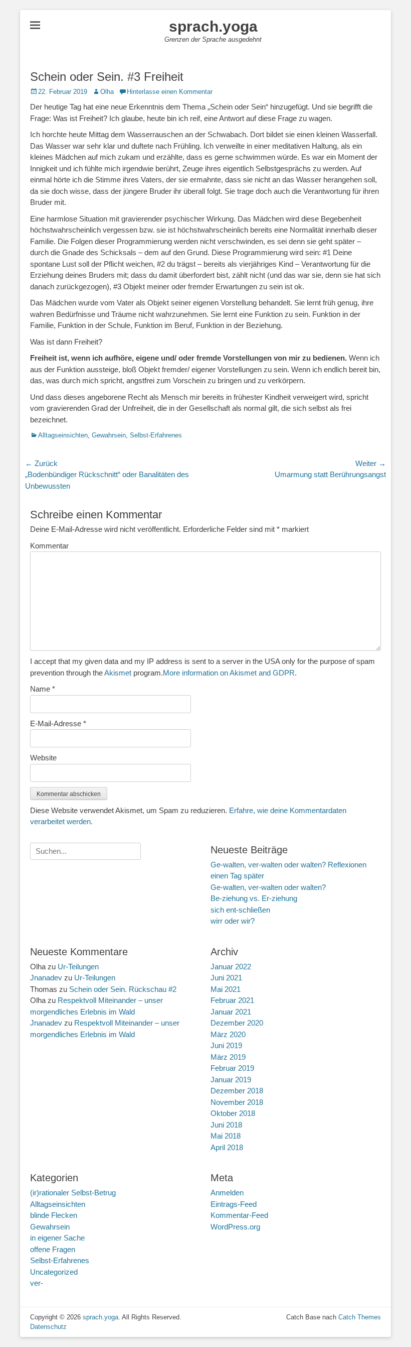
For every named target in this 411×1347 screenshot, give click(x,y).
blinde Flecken (53, 1215)
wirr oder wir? (233, 921)
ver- (36, 1283)
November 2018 (237, 1102)
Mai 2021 (226, 989)
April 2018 (227, 1147)
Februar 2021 (232, 1000)
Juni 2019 (226, 1045)
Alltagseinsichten (63, 435)
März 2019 (228, 1057)
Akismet (117, 672)
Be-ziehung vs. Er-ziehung (254, 898)
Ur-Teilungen (78, 966)
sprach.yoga (213, 26)
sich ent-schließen (240, 910)
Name (42, 689)
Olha (107, 91)
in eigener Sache (57, 1237)
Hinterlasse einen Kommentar (170, 91)
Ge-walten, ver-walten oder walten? (268, 887)
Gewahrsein (109, 435)
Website (43, 757)
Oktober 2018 (233, 1113)
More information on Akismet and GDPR (229, 672)
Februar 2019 (232, 1068)
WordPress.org (235, 1226)
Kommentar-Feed (239, 1215)
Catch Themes (359, 1317)
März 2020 (228, 1034)
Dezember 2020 (237, 1023)
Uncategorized (54, 1272)
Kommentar (49, 545)
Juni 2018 (226, 1124)
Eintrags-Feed (234, 1204)
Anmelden (227, 1192)
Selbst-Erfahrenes (156, 435)
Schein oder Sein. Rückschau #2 (122, 989)
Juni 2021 (226, 977)
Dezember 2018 (237, 1090)
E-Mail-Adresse (58, 723)
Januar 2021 (231, 1011)
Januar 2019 (231, 1079)
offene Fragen (52, 1249)
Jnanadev (46, 977)
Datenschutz (48, 1326)
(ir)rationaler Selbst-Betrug (73, 1192)
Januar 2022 (231, 966)
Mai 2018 (226, 1136)
